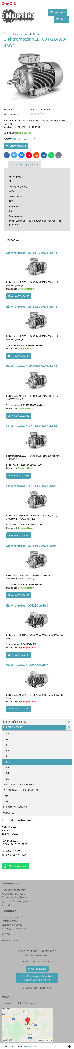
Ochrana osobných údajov (16, 897)
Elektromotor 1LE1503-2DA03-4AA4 (31, 366)
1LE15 (6, 756)
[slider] (38, 113)
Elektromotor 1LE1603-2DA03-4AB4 (31, 486)
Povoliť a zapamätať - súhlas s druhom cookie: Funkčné (37, 978)
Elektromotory (13, 727)
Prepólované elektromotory (21, 790)
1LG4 (6, 773)
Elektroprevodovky (16, 807)
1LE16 (6, 761)
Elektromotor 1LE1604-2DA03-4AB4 (31, 545)
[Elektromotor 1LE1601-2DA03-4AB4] (37, 76)
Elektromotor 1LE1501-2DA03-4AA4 (31, 252)
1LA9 (6, 739)
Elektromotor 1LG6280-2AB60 (27, 665)
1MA (5, 795)
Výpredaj (8, 813)
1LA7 (6, 733)
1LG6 (6, 778)
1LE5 (6, 767)
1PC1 (6, 750)
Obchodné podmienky (14, 889)
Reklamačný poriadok (13, 893)
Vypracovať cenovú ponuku (16, 901)
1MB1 (6, 801)
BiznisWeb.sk (30, 1046)
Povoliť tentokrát (37, 968)
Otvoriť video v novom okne (38, 987)
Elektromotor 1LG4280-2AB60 (27, 605)
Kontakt (6, 905)
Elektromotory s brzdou (19, 784)
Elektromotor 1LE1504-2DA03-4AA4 (31, 426)
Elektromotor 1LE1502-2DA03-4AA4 (31, 306)
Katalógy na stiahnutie (14, 928)
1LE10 (6, 744)
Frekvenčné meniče (15, 721)
